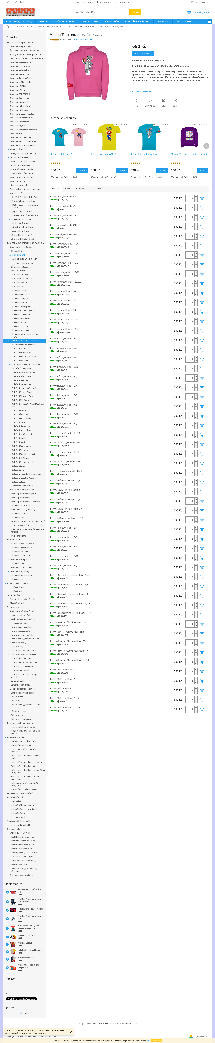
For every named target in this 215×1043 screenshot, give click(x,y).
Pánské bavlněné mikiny (21, 627)
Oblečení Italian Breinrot (21, 278)
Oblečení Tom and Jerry (22, 430)
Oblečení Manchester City (21, 177)
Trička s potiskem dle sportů (23, 493)
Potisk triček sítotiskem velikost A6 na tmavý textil (28, 771)
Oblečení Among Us (19, 298)
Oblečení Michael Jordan (21, 247)
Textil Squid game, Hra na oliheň (26, 364)
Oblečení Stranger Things (23, 396)
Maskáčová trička (18, 603)
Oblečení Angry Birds (20, 326)
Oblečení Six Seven (19, 274)
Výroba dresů (16, 193)
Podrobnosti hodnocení (82, 39)
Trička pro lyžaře (18, 535)
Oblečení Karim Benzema (21, 137)
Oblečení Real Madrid (19, 98)
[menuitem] (19, 21)
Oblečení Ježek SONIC (21, 376)
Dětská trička (17, 700)
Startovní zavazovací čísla (21, 875)
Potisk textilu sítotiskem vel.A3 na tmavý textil (26, 784)
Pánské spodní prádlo (20, 630)
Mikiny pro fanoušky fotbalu (23, 161)
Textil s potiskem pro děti (21, 263)
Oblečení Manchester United (22, 145)
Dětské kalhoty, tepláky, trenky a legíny (25, 706)
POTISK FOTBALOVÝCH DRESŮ (23, 741)
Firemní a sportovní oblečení (19, 793)
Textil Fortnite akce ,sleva (22, 844)
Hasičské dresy (17, 587)
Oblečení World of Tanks (22, 302)
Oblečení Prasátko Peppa (23, 477)
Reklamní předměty (16, 797)
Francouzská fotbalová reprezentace (26, 58)
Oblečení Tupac (18, 563)
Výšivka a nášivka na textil (18, 821)
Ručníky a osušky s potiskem (20, 723)
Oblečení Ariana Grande (21, 547)
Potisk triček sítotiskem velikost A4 (26, 762)
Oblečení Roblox (18, 286)
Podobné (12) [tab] (82, 188)
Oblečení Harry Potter (21, 384)
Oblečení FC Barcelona (20, 106)
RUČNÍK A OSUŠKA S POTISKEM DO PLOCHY (25, 732)
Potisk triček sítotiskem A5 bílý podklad (24, 757)
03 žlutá (64, 177)
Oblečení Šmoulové (20, 414)
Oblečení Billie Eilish (19, 551)
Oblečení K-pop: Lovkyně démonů (26, 473)
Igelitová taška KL (18, 813)
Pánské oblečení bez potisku (23, 619)
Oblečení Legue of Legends (23, 310)
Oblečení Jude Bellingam (21, 70)
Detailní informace (140, 91)
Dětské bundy (17, 715)
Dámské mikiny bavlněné (22, 666)
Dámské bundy (17, 680)
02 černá (54, 177)
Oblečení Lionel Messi (19, 121)
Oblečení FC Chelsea (19, 110)
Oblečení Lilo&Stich (20, 458)
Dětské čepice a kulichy (21, 719)
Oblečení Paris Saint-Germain (23, 141)
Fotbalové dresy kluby (20, 157)
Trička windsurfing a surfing (23, 509)
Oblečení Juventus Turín (21, 78)
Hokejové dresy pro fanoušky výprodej (24, 870)
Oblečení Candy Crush (20, 314)
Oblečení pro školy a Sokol (22, 611)
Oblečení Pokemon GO (21, 330)
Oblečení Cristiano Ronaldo (22, 114)
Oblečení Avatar (19, 438)
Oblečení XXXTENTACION (21, 567)
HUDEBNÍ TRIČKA (14, 539)
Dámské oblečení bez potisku (23, 654)
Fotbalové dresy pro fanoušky (20, 42)
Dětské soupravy (18, 711)
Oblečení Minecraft (19, 294)
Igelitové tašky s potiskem (22, 805)
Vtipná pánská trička (20, 525)
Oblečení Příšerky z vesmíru (24, 454)
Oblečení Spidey (19, 466)
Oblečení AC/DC (18, 579)
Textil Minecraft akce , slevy (23, 840)
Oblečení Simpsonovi (21, 380)
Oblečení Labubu (19, 348)
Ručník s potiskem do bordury (23, 727)
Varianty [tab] (55, 188)
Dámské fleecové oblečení (23, 658)
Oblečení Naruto (19, 422)
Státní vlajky (15, 801)
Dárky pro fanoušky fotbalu (22, 173)
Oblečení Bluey (18, 481)
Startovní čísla (13, 829)
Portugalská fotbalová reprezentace (26, 54)
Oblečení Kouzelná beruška (24, 356)
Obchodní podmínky (85, 2)
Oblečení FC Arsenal (19, 102)
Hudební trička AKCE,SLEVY (22, 856)
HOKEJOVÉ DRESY (18, 149)
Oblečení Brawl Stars (20, 282)
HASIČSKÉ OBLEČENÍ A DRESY (19, 583)
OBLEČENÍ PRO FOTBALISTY (24, 219)
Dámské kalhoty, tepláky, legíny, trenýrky (25, 676)
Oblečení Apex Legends (21, 306)
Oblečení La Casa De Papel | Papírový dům (28, 405)
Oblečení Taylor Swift (20, 555)
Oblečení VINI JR (17, 133)
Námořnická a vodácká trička (22, 599)
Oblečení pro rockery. (20, 571)
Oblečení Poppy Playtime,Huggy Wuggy (25, 335)
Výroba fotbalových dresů (22, 239)
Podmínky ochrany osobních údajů (116, 2)
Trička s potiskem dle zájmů (23, 497)
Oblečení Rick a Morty (21, 418)
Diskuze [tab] (97, 188)
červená (142, 177)
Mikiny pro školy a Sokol (21, 615)
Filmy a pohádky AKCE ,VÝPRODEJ (25, 852)
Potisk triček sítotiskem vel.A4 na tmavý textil (25, 778)
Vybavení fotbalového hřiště (24, 201)
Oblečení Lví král (19, 469)
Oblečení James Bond (20, 505)
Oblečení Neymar (17, 125)
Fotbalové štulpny (20, 223)
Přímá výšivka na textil (20, 825)
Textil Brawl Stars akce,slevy (23, 837)
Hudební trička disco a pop (22, 543)
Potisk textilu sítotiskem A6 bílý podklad (25, 750)
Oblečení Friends (19, 410)
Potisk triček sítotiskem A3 (23, 766)
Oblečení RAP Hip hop (19, 559)
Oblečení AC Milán (18, 86)
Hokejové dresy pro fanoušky (24, 153)
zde (148, 1041)
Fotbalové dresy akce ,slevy (23, 860)
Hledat (135, 12)
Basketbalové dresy (20, 231)
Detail (82, 170)
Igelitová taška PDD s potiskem (24, 809)
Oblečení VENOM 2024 (21, 352)
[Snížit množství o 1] (195, 200)
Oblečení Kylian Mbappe (20, 62)
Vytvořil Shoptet (202, 1036)
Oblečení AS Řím (17, 90)
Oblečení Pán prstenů (21, 450)
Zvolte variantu (143, 53)
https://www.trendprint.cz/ (125, 1023)
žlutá (151, 177)
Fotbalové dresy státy (20, 165)
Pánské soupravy (18, 642)
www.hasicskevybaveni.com (99, 1023)
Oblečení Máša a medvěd (23, 462)
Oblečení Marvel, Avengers (24, 392)
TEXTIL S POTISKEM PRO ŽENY (23, 259)
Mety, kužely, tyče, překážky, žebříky (25, 206)
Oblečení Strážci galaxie (22, 434)
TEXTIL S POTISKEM (16, 255)
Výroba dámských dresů (21, 235)
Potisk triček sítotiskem (20, 745)
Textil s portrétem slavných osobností (28, 521)
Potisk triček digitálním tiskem (23, 789)
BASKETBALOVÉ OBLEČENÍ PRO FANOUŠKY (25, 243)
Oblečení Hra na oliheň (22, 368)
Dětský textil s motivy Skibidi (24, 344)
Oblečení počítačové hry (22, 267)
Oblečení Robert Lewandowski (23, 129)
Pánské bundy (17, 646)
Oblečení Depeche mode (22, 575)
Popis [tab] (67, 188)
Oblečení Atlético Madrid (21, 82)
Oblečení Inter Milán (19, 181)
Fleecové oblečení (19, 623)
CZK (193, 2)
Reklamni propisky (18, 817)
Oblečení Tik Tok (18, 322)
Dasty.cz (82, 1023)
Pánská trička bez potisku (22, 634)
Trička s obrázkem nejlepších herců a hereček (27, 530)
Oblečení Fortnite (18, 290)
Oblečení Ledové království (24, 388)
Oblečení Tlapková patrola (23, 372)
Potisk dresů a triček (16, 737)
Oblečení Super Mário (21, 446)
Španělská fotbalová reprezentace (25, 50)
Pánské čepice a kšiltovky (22, 650)
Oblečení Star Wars (20, 400)
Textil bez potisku (15, 607)
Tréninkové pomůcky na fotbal (25, 215)
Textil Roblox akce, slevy (22, 848)
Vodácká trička (13, 595)
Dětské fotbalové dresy (22, 227)
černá (133, 177)
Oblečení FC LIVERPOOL (20, 94)
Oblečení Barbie (19, 442)
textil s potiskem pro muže (22, 489)
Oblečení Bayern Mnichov (21, 117)
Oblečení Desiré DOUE (20, 74)
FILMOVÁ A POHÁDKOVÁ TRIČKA (25, 340)
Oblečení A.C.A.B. (18, 513)
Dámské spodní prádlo (21, 684)
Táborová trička (18, 270)
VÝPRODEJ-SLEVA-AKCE (20, 833)
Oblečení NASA (17, 517)
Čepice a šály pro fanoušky (22, 169)
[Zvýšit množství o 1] (195, 196)
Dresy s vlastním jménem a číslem (25, 189)
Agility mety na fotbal (22, 211)
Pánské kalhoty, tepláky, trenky (25, 638)
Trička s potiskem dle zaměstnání (26, 501)
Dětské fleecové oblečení (22, 692)
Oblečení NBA (17, 251)
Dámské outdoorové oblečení (24, 662)
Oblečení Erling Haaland (20, 46)
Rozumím (157, 1041)
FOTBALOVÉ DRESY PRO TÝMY (24, 197)
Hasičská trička (16, 591)
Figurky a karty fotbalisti (21, 185)
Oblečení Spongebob (20, 318)
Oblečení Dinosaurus (21, 426)
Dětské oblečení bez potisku (23, 688)
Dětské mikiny (17, 696)
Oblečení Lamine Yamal (20, 66)
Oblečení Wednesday (21, 360)
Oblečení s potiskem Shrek (24, 485)
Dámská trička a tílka (20, 670)
